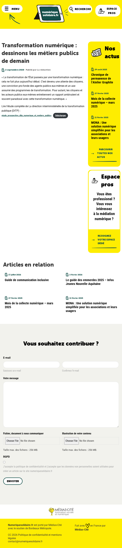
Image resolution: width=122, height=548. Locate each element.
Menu (15, 9)
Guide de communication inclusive (27, 280)
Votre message (11, 378)
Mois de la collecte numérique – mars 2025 (103, 102)
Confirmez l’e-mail (70, 370)
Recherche (83, 9)
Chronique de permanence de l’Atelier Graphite (102, 78)
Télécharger (60, 115)
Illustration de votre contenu (76, 433)
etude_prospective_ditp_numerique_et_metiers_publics (26, 115)
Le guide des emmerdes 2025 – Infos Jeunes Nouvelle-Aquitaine (90, 282)
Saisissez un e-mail (12, 370)
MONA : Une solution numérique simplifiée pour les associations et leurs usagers (103, 130)
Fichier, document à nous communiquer (23, 433)
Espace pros (112, 11)
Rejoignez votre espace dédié (106, 240)
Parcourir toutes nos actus (105, 153)
